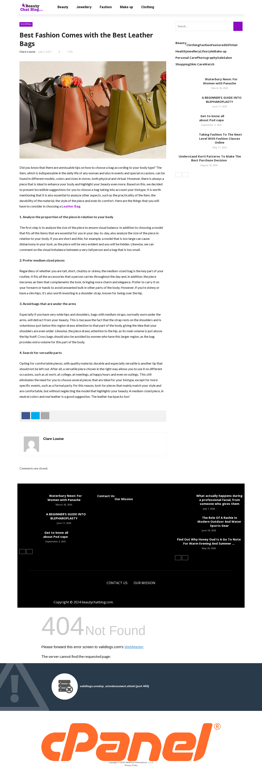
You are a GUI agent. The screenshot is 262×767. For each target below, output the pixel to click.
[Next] (185, 174)
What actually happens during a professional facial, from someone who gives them (219, 500)
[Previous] (178, 174)
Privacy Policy (131, 765)
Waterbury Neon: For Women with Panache (220, 81)
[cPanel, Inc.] (131, 741)
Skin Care (197, 64)
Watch (209, 64)
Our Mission (124, 499)
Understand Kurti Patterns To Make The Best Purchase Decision (209, 158)
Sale (220, 58)
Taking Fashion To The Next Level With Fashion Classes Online (219, 138)
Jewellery (83, 7)
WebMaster (133, 647)
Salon (228, 58)
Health (180, 51)
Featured (218, 45)
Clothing (147, 7)
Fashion (106, 7)
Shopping (26, 24)
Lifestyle (206, 51)
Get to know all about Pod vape (211, 118)
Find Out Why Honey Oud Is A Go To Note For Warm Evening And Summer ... (209, 541)
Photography (207, 58)
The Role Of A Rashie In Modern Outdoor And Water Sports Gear (219, 521)
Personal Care (186, 58)
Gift (228, 45)
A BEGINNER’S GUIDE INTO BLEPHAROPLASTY (220, 99)
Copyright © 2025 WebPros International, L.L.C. (131, 762)
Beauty (63, 7)
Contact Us (106, 496)
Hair (235, 45)
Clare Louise (27, 51)
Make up (126, 7)
